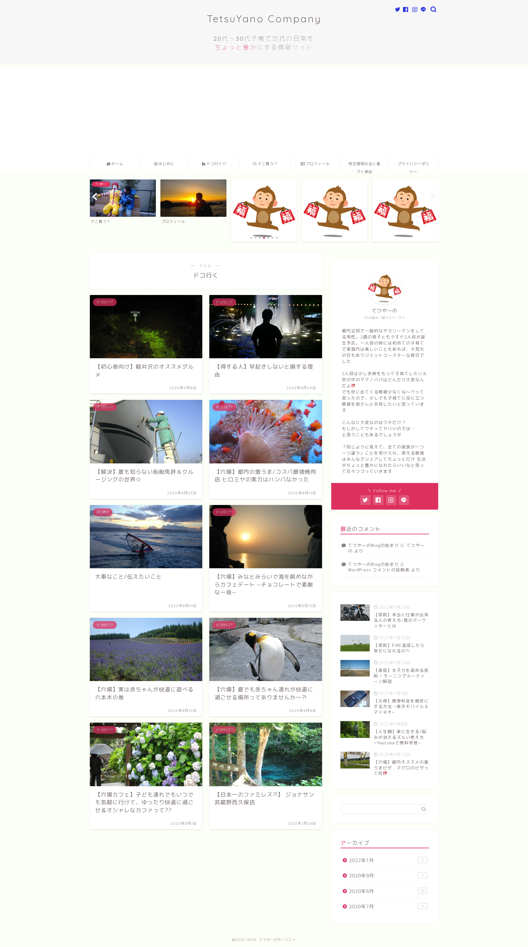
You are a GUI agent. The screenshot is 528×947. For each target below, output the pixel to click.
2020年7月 (386, 906)
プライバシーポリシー (413, 165)
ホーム (117, 163)
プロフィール (318, 163)
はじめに (166, 163)
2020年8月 (387, 891)
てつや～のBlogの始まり (373, 545)
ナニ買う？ (268, 163)
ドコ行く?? (216, 163)
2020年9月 (386, 875)
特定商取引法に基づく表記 (364, 165)
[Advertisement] (264, 110)
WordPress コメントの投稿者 (378, 570)
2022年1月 (386, 860)
